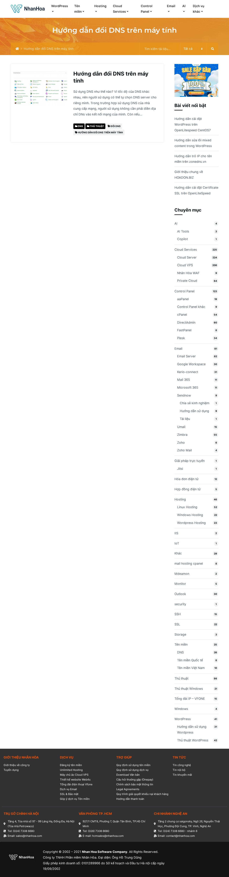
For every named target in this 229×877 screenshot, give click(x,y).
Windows (181, 709)
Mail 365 (183, 379)
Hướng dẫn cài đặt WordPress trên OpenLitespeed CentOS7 (192, 124)
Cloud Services (119, 9)
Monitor (180, 584)
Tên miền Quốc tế (190, 660)
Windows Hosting (190, 515)
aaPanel (183, 299)
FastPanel (184, 330)
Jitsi (180, 468)
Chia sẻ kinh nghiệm (194, 403)
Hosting (100, 6)
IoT (176, 543)
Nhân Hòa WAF (188, 273)
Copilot (182, 239)
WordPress (59, 6)
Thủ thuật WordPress (192, 740)
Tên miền (78, 9)
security (180, 604)
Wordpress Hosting (191, 523)
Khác (178, 553)
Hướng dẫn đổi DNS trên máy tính (110, 77)
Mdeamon (181, 574)
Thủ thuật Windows (188, 688)
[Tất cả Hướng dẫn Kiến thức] (179, 49)
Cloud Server (187, 257)
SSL (177, 624)
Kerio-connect (187, 372)
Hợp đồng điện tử (187, 489)
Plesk (181, 338)
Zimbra (182, 435)
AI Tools (183, 231)
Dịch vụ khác (198, 9)
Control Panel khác (191, 307)
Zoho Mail (184, 450)
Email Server (186, 356)
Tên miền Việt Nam (191, 668)
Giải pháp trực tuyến (189, 461)
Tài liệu (185, 419)
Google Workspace (191, 364)
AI (184, 6)
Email (171, 6)
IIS (176, 533)
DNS (180, 652)
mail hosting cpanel (188, 563)
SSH (177, 614)
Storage (180, 634)
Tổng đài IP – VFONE (189, 698)
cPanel (182, 314)
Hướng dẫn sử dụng (194, 411)
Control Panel (146, 9)
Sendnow (184, 395)
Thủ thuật (181, 678)
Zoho (181, 442)
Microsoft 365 (187, 387)
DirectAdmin (186, 322)
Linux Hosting (187, 507)
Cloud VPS (185, 265)
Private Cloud (187, 281)
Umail (181, 427)
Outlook (180, 594)
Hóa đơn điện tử (186, 479)
